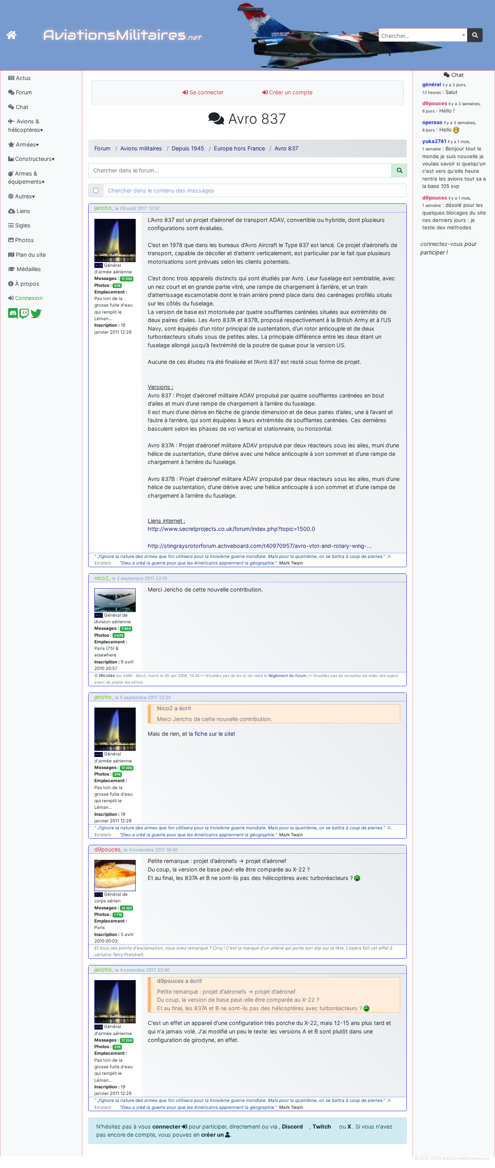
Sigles (22, 225)
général (431, 84)
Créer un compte (290, 92)
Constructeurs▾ (34, 158)
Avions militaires (141, 148)
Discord (293, 1126)
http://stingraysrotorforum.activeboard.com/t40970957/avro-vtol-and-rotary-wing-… (260, 545)
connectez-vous (441, 243)
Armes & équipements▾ (26, 177)
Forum (23, 92)
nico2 (101, 578)
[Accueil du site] (11, 35)
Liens (22, 211)
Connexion (28, 298)
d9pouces (107, 849)
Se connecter (206, 92)
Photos (24, 240)
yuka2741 (434, 141)
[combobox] (423, 35)
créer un (213, 1134)
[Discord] (13, 315)
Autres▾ (24, 196)
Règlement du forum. (287, 676)
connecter (167, 1126)
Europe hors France (239, 148)
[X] (36, 315)
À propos (26, 283)
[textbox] (420, 36)
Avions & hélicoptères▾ (25, 125)
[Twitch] (24, 315)
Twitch (322, 1126)
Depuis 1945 (188, 148)
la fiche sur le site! (212, 733)
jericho (103, 208)
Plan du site (30, 254)
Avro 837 (286, 148)
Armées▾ (26, 144)
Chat (21, 107)
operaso (432, 122)
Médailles (28, 269)
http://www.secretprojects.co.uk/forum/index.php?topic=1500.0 (231, 528)
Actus (22, 78)
